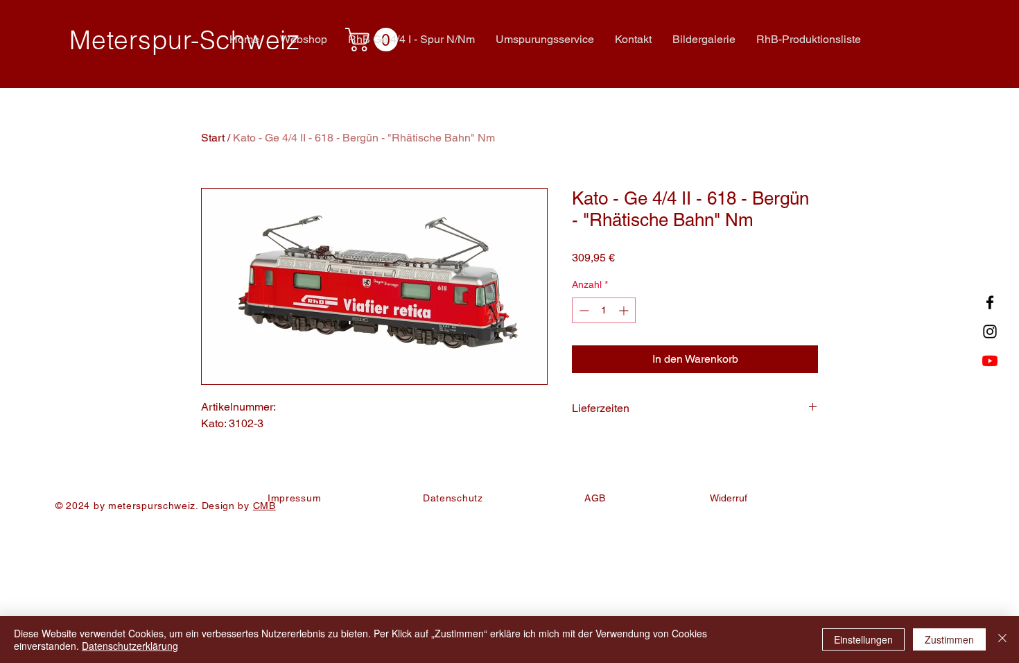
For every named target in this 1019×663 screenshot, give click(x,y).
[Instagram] (990, 331)
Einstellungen (863, 639)
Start (213, 137)
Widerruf (728, 497)
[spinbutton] (603, 310)
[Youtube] (990, 361)
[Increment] (625, 310)
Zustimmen (949, 639)
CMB (264, 505)
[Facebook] (990, 302)
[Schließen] (1002, 639)
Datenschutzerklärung (130, 646)
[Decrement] (582, 310)
